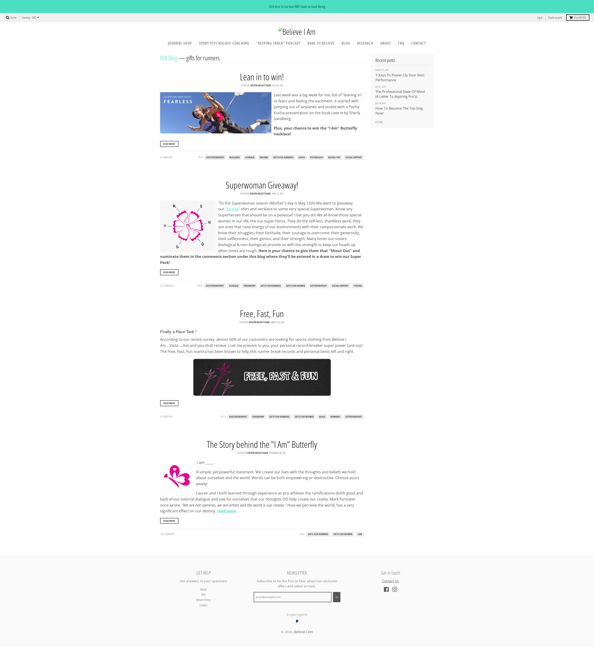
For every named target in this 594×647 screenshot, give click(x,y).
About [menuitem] (385, 43)
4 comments (166, 417)
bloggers (234, 157)
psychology (316, 157)
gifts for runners (283, 157)
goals (302, 157)
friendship (249, 285)
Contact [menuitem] (418, 43)
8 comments (166, 157)
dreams (264, 157)
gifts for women (295, 285)
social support (353, 157)
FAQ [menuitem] (401, 43)
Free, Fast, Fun (262, 313)
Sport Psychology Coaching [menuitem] (224, 43)
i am (360, 534)
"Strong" (232, 208)
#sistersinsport (215, 157)
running (335, 416)
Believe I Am (303, 632)
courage (250, 157)
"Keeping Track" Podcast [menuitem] (278, 43)
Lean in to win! (262, 76)
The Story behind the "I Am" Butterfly (262, 444)
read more (226, 511)
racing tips (334, 157)
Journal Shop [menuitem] (180, 43)
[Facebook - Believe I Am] (386, 589)
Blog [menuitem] (346, 43)
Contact (203, 605)
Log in (539, 18)
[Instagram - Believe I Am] (394, 589)
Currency (26, 18)
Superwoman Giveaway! (262, 185)
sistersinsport (318, 285)
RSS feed (379, 122)
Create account (555, 18)
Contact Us (390, 581)
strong (358, 285)
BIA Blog (169, 57)
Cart (580, 18)
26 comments (167, 286)
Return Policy (203, 600)
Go (336, 597)
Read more (169, 144)
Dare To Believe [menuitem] (321, 43)
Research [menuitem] (365, 43)
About (203, 589)
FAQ (203, 594)
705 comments (167, 534)
